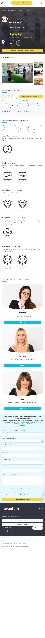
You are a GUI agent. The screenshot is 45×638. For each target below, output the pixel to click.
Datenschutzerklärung (18, 489)
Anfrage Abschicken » (22, 499)
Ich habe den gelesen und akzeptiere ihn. (22, 490)
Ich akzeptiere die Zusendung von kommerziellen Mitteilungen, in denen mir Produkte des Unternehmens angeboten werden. (21, 495)
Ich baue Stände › (22, 524)
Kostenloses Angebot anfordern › (22, 50)
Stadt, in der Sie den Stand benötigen (14, 430)
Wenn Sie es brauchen (9, 438)
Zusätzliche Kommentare (10, 474)
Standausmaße (7, 445)
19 (18, 37)
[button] (17, 73)
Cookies (38, 528)
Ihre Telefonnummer (8, 467)
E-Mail (23, 322)
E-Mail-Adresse (6, 459)
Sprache (39, 508)
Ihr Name (5, 452)
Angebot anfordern (21, 3)
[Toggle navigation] (42, 3)
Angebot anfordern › (22, 520)
